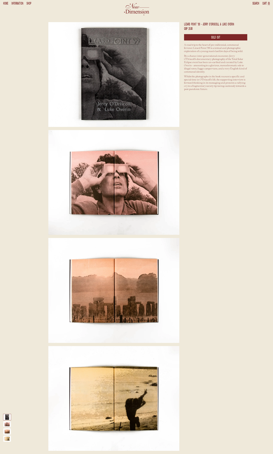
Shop (29, 3)
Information (17, 3)
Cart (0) (266, 3)
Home (5, 3)
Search (255, 3)
